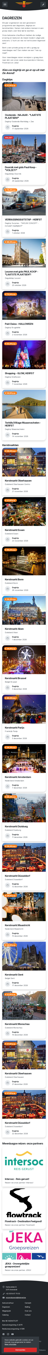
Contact (27, 1315)
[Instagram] (8, 1334)
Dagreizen (6, 1307)
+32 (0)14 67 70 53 (13, 1294)
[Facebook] (3, 1334)
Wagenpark (6, 1311)
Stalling (27, 1307)
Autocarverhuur (8, 1303)
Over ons (28, 1311)
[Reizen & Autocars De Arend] (24, 4)
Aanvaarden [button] (20, 1350)
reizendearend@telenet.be (16, 1298)
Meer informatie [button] (10, 1344)
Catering (5, 1315)
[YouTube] (12, 1334)
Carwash (28, 1303)
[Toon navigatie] (5, 4)
